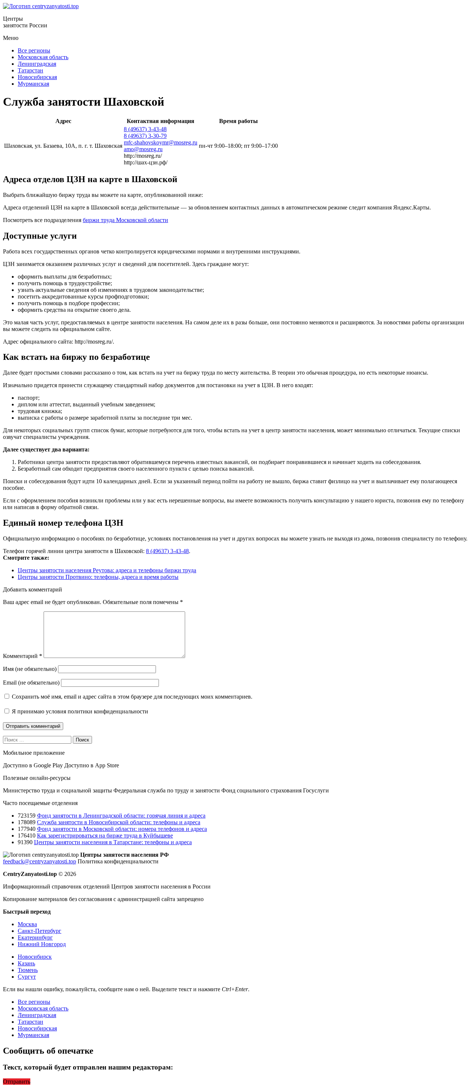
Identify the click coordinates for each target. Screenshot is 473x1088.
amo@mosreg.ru (143, 149)
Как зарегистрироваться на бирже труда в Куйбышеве (105, 835)
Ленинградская (37, 64)
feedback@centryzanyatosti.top (39, 861)
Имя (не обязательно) (30, 669)
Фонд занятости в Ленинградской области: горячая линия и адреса (121, 815)
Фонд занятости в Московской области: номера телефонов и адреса (122, 829)
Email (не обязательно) (31, 682)
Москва (27, 924)
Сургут (27, 976)
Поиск (82, 740)
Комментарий (22, 656)
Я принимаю (79, 711)
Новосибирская (37, 77)
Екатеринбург (35, 937)
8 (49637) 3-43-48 (145, 129)
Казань (26, 963)
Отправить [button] (16, 1081)
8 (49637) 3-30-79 (145, 136)
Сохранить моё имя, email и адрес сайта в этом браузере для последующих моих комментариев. (132, 696)
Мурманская (33, 84)
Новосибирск (35, 957)
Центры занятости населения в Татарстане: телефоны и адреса (113, 842)
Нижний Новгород (42, 944)
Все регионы (34, 50)
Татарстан (30, 70)
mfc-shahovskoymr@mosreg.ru (160, 142)
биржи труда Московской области (125, 220)
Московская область (43, 57)
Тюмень (28, 970)
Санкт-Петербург (39, 931)
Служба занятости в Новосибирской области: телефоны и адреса (118, 822)
